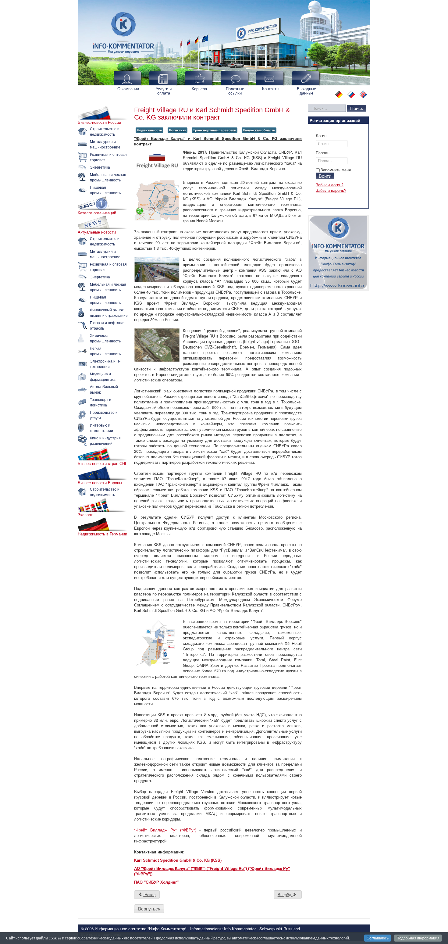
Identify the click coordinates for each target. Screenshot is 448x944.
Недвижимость (149, 130)
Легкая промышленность (105, 350)
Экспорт (85, 514)
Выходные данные (306, 91)
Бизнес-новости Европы (100, 482)
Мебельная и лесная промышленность (108, 177)
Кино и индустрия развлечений (105, 440)
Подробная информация (417, 938)
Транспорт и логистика (100, 402)
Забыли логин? (329, 185)
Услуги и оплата (164, 91)
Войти (325, 176)
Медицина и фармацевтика (103, 376)
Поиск (356, 108)
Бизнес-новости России (99, 122)
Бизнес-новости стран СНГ (102, 463)
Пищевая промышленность (105, 189)
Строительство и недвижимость (104, 131)
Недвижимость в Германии (102, 534)
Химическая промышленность (105, 338)
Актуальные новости (97, 232)
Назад (149, 894)
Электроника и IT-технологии (105, 363)
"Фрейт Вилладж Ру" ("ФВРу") (165, 830)
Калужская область (259, 130)
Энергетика (100, 167)
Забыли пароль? (331, 190)
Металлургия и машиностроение (105, 144)
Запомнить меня (336, 170)
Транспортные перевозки (214, 130)
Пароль (322, 153)
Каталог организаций (97, 213)
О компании (128, 88)
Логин (321, 135)
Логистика (177, 130)
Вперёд (285, 894)
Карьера (199, 88)
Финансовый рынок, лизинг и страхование (109, 312)
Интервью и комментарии (101, 427)
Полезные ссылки (235, 91)
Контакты (270, 88)
